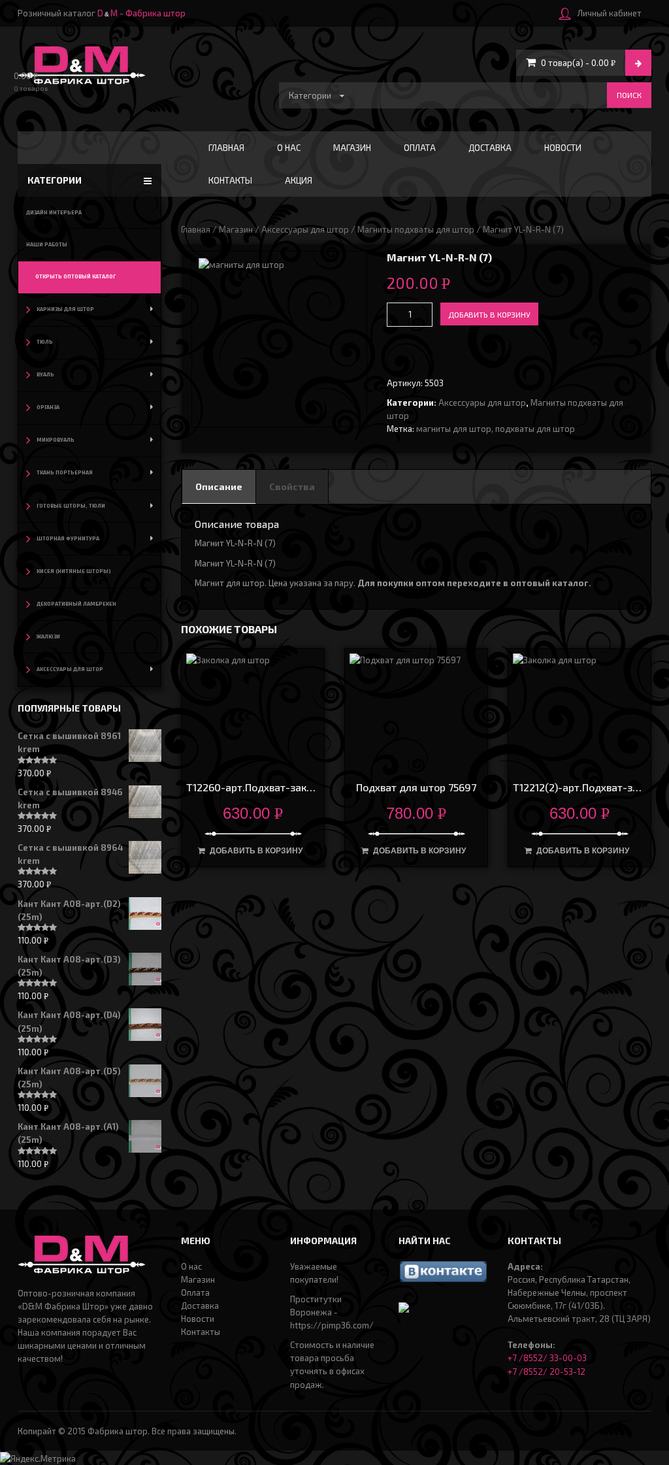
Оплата (420, 147)
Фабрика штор (118, 1431)
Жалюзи (48, 636)
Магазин (352, 147)
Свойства (292, 486)
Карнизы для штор (65, 309)
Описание (218, 486)
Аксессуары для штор (305, 229)
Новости (562, 147)
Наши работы (46, 244)
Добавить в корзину (489, 314)
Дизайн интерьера (54, 212)
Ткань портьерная (65, 472)
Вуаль (45, 374)
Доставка (490, 147)
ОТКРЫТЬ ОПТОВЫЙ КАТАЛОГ (75, 276)
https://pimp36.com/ (332, 1325)
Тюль (45, 341)
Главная (226, 147)
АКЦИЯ (298, 180)
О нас (289, 147)
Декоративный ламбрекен (76, 604)
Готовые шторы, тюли (71, 505)
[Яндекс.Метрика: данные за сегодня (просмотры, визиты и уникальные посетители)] (38, 1458)
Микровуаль (55, 439)
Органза (48, 407)
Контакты (230, 180)
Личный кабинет (610, 13)
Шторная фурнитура (68, 538)
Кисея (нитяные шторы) (74, 571)
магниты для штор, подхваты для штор (495, 428)
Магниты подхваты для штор (415, 229)
